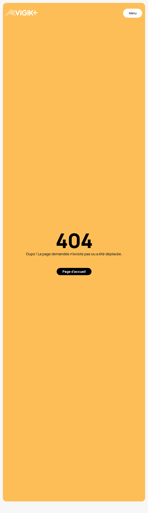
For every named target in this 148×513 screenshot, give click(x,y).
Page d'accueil (74, 271)
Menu (132, 13)
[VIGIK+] (22, 13)
